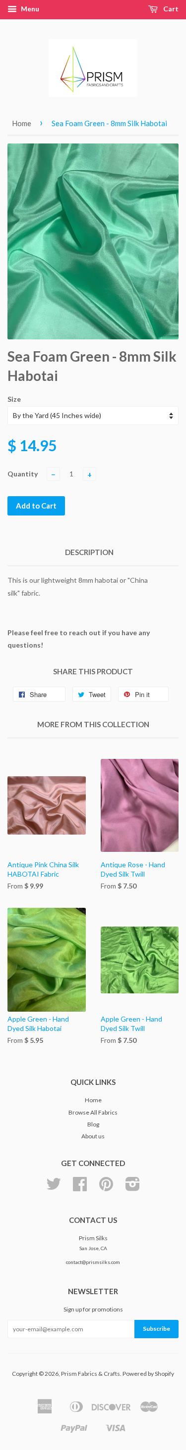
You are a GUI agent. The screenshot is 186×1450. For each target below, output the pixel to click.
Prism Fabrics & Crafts (90, 1373)
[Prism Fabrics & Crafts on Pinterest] (106, 1187)
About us (93, 1136)
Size (14, 399)
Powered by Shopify (148, 1373)
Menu (29, 8)
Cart (170, 8)
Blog (93, 1124)
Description (89, 552)
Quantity (22, 473)
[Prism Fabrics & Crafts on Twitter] (53, 1187)
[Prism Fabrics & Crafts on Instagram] (132, 1187)
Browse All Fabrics (93, 1112)
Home (21, 123)
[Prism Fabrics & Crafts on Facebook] (79, 1187)
